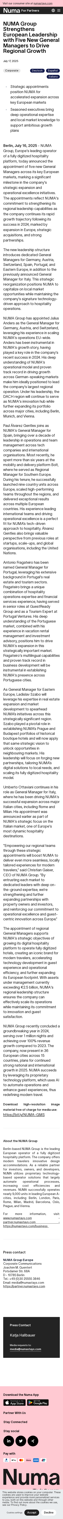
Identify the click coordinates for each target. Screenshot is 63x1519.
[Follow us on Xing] (33, 1441)
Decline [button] (48, 1512)
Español (53, 70)
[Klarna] (29, 1460)
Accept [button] (31, 1512)
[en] (53, 10)
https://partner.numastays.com (24, 1286)
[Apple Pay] (14, 1460)
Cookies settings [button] (14, 1512)
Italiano (53, 76)
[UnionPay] (43, 1460)
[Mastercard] (21, 1460)
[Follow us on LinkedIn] (8, 1441)
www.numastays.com (17, 1218)
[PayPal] (6, 1460)
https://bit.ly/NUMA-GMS (24, 1115)
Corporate (11, 70)
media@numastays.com (25, 1349)
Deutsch (37, 70)
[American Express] (36, 1460)
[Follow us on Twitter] (20, 1441)
